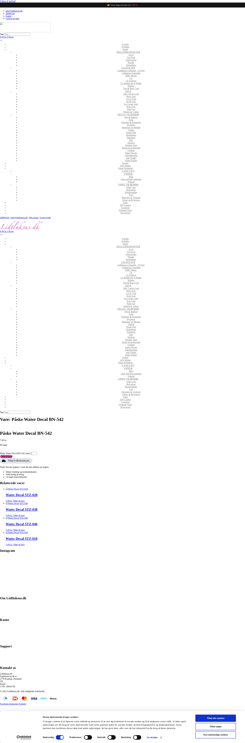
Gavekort (125, 208)
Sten (131, 140)
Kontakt (3, 614)
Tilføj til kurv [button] (19, 501)
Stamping (131, 138)
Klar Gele (131, 107)
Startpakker (131, 65)
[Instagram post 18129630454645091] (30, 558)
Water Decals (131, 153)
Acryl (131, 55)
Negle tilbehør (128, 114)
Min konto (34, 217)
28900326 (4, 217)
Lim (131, 195)
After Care (131, 187)
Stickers (131, 143)
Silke (131, 177)
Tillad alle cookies (215, 718)
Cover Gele (131, 99)
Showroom (125, 213)
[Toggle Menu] (1, 40)
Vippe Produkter (125, 168)
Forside (125, 44)
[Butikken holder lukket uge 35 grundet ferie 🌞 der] (92, 574)
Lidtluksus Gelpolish (131, 73)
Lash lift (128, 171)
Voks (125, 202)
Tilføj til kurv (6, 456)
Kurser (125, 163)
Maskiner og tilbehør (131, 127)
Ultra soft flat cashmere (131, 179)
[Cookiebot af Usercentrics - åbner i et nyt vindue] (24, 737)
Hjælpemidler (131, 192)
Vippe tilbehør (128, 184)
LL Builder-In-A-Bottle (131, 83)
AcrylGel (131, 57)
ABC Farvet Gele (131, 94)
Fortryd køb (45, 217)
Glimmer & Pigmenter (131, 122)
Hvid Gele (131, 101)
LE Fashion (131, 81)
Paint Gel (131, 109)
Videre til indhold (8, 1)
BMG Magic (131, 76)
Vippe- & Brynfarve (131, 200)
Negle (125, 49)
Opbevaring (131, 60)
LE (131, 78)
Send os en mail (7, 662)
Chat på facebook (8, 652)
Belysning (131, 190)
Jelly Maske (125, 166)
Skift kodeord (6, 635)
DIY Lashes (125, 205)
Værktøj (131, 150)
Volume (131, 182)
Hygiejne (131, 125)
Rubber (131, 86)
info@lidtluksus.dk (19, 217)
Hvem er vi (5, 604)
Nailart (131, 130)
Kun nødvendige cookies (215, 735)
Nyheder (125, 47)
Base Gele (131, 96)
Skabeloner (131, 135)
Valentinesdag (131, 155)
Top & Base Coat (131, 88)
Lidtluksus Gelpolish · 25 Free (131, 70)
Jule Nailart (131, 158)
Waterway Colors (131, 112)
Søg (2, 34)
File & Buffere (131, 117)
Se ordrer (4, 630)
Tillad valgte (216, 726)
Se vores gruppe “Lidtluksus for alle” (16, 657)
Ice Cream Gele (131, 104)
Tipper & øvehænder (131, 148)
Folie (131, 120)
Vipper (128, 174)
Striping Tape (131, 145)
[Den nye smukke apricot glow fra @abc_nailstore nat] (153, 574)
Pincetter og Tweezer (131, 197)
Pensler (131, 62)
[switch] (88, 737)
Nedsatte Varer (125, 210)
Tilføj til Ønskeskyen (18, 460)
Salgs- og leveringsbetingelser (13, 609)
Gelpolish (128, 67)
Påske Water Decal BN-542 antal (15, 453)
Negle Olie (131, 132)
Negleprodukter (128, 52)
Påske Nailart (131, 160)
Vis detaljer (152, 737)
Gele (128, 91)
